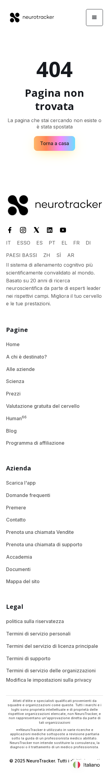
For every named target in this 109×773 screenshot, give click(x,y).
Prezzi (13, 394)
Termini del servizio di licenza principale (52, 646)
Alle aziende (20, 369)
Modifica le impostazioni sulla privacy (48, 680)
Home (13, 344)
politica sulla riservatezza (35, 621)
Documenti (18, 569)
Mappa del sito (23, 581)
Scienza (15, 381)
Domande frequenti (28, 495)
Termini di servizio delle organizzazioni (51, 670)
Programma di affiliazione (35, 443)
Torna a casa (54, 143)
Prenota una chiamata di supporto (44, 544)
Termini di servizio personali (38, 634)
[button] (94, 17)
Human (16, 418)
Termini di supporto (28, 658)
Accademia (19, 557)
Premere (16, 508)
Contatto (16, 520)
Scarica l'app (21, 483)
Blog (11, 431)
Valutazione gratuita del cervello (43, 406)
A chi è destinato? (26, 357)
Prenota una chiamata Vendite (40, 532)
